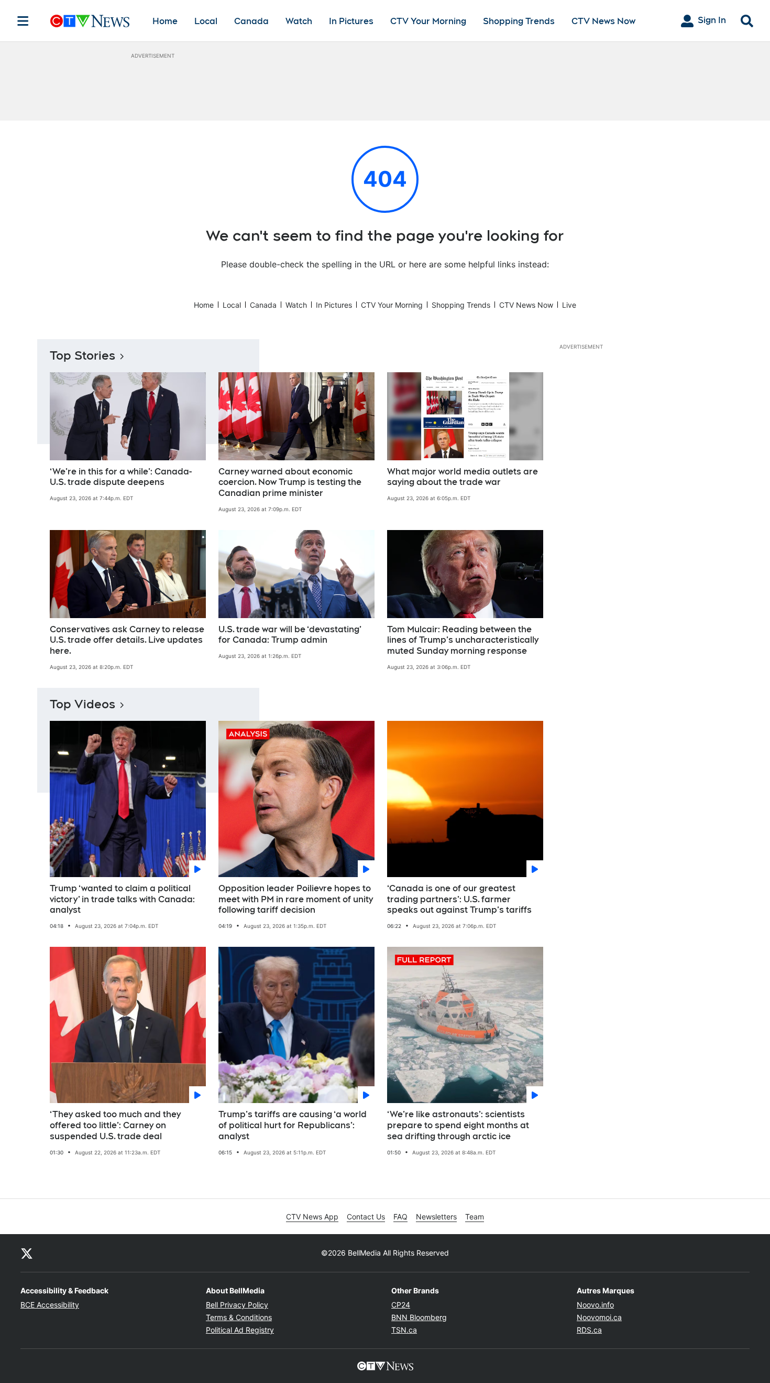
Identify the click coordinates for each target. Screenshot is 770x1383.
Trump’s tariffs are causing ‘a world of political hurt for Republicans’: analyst (292, 1125)
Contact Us (366, 1216)
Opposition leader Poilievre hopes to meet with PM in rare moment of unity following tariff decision (295, 899)
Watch (298, 21)
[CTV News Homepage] (89, 21)
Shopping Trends (519, 21)
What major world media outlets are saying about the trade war (462, 477)
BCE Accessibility (49, 1304)
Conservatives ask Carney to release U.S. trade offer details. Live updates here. (127, 640)
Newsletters (436, 1216)
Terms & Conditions (239, 1317)
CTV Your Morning (428, 21)
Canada (251, 21)
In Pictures (351, 21)
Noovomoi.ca (599, 1317)
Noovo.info (595, 1304)
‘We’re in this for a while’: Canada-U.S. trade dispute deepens (121, 477)
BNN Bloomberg (419, 1317)
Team (474, 1216)
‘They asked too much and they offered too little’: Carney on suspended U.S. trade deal (115, 1125)
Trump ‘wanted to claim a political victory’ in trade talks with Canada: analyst (122, 899)
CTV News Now (603, 21)
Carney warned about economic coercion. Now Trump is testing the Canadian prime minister (289, 483)
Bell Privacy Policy (237, 1304)
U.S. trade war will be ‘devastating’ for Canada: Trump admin (289, 634)
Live (569, 304)
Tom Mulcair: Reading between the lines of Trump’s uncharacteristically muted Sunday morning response (462, 640)
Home (165, 21)
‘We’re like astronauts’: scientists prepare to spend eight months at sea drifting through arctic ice (458, 1125)
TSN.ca (404, 1329)
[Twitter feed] (26, 1253)
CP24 (400, 1304)
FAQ (400, 1216)
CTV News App (312, 1216)
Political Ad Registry (240, 1329)
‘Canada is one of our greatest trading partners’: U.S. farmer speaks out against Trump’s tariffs (459, 899)
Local (205, 21)
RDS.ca (589, 1329)
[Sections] (23, 20)
